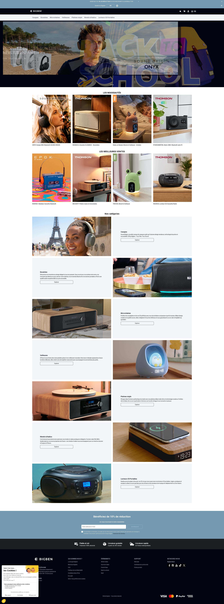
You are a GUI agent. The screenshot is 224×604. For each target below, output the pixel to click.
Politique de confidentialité (75, 570)
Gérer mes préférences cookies (76, 578)
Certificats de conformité (141, 564)
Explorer (137, 240)
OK (110, 5)
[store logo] (36, 11)
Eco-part (70, 576)
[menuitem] (36, 17)
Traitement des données (119, 533)
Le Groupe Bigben (73, 561)
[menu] (112, 17)
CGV (69, 567)
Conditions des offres (74, 573)
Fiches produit (138, 567)
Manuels (136, 561)
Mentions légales (72, 564)
